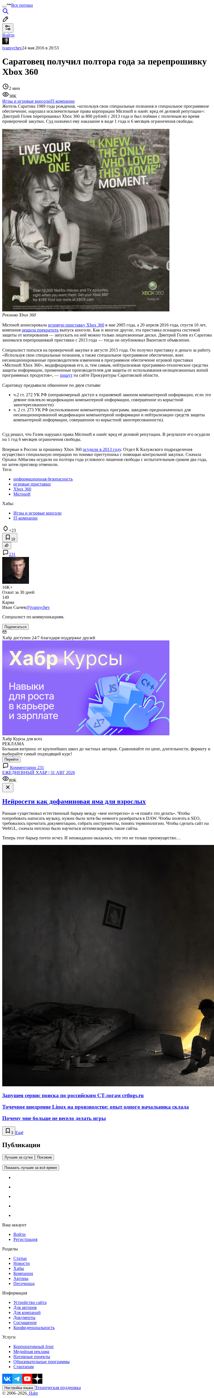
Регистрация (25, 1239)
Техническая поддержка (58, 1387)
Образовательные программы (41, 1361)
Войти (19, 1234)
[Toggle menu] (4, 7)
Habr (33, 1393)
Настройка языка (18, 1388)
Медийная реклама (31, 1351)
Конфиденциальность (34, 1327)
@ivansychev (38, 607)
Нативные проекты (31, 1356)
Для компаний (27, 1312)
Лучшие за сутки (18, 1157)
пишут (66, 375)
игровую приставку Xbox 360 (76, 325)
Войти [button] (8, 35)
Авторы (20, 1278)
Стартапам (23, 1366)
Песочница (24, 1283)
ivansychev (12, 47)
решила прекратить (40, 330)
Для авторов (25, 1307)
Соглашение (25, 1322)
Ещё (19, 1132)
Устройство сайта (30, 1302)
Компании (23, 1273)
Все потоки (22, 5)
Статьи (20, 1258)
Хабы (18, 1268)
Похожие (44, 1157)
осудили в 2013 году (102, 449)
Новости (21, 1263)
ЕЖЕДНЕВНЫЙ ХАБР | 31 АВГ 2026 (38, 772)
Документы (24, 1317)
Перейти (11, 759)
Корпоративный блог (33, 1346)
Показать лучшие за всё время (30, 1168)
